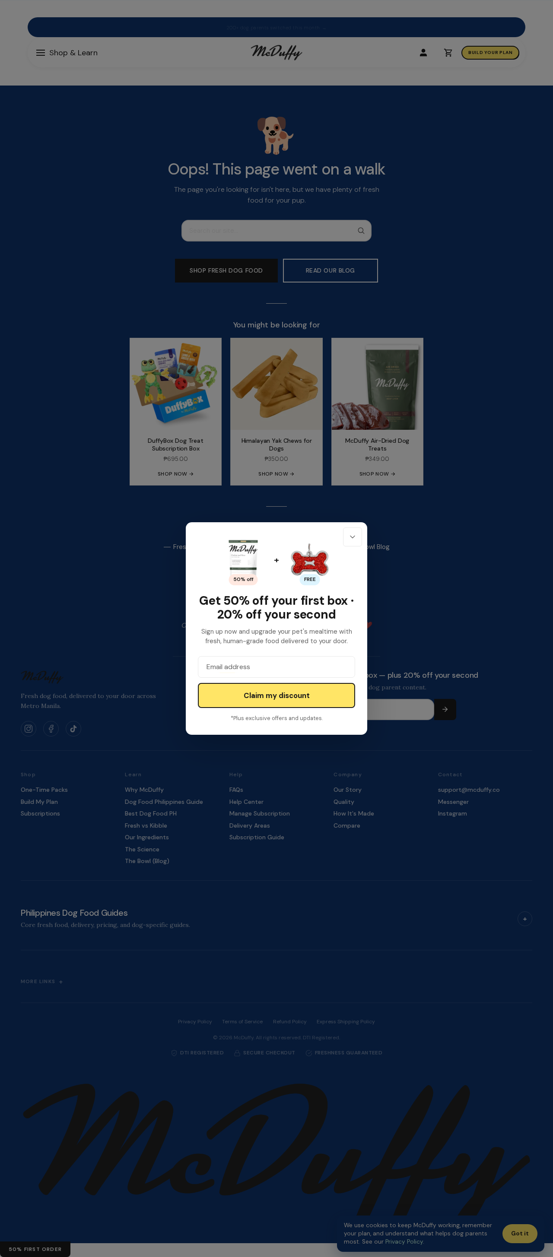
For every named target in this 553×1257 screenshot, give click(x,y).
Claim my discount (277, 695)
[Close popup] (352, 536)
